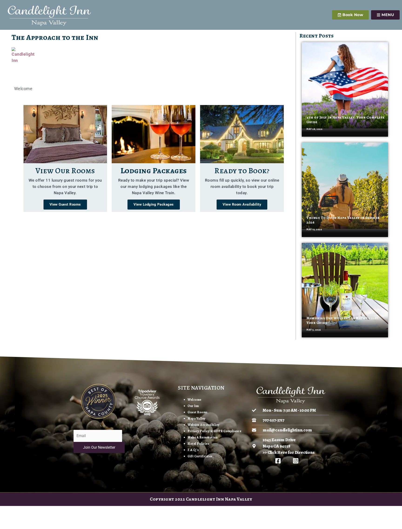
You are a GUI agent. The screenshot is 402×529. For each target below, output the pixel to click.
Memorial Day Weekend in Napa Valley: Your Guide (342, 320)
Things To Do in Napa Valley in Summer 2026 (343, 220)
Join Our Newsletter (99, 447)
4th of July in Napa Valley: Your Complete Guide (345, 119)
